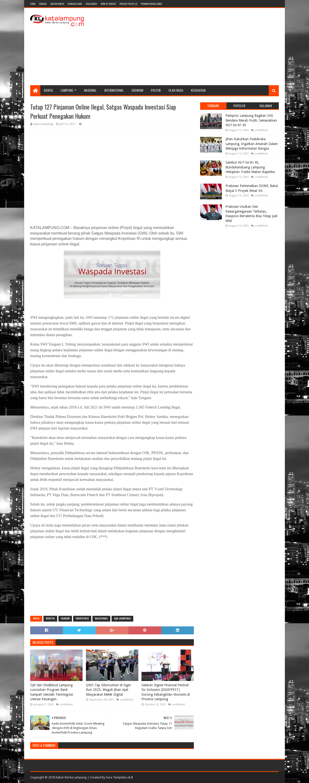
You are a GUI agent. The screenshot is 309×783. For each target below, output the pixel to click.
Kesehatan (198, 90)
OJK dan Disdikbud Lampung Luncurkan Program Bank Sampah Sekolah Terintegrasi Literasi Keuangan (51, 692)
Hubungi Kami (75, 4)
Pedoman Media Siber (151, 4)
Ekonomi (137, 90)
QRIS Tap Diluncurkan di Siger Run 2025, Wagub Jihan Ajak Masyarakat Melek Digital (108, 689)
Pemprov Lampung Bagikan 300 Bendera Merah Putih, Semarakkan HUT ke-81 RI (251, 120)
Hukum (65, 618)
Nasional (90, 90)
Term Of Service (108, 4)
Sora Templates (116, 777)
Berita (48, 90)
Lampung (67, 90)
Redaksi (43, 4)
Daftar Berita (57, 4)
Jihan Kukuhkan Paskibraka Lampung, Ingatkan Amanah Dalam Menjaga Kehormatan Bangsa (251, 143)
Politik (156, 90)
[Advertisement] (191, 46)
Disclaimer (91, 4)
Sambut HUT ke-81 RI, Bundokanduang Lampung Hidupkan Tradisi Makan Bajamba (250, 167)
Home (32, 4)
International (114, 90)
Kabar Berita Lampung (71, 777)
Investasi (82, 618)
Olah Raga (176, 90)
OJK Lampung (122, 618)
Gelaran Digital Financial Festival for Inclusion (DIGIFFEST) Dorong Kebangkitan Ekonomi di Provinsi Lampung (165, 692)
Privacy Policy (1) (128, 4)
